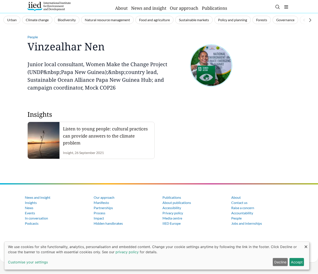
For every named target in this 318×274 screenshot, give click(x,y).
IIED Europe (171, 223)
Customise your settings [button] (28, 262)
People (32, 37)
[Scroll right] (310, 20)
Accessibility (171, 208)
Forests (261, 20)
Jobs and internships (246, 223)
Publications (214, 8)
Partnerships (103, 208)
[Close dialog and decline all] (306, 244)
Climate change (37, 20)
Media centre (172, 218)
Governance (285, 20)
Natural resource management (107, 20)
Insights (31, 202)
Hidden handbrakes (108, 223)
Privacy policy (172, 213)
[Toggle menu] (286, 7)
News (29, 208)
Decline (280, 262)
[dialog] (156, 256)
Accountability (242, 213)
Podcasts (32, 223)
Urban (12, 20)
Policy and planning (232, 20)
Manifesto (101, 202)
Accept (297, 262)
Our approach (184, 8)
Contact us (239, 202)
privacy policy (127, 252)
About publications (176, 202)
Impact (99, 218)
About (121, 8)
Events (30, 213)
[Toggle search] (277, 7)
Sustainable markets (194, 20)
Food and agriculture (154, 20)
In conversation (36, 218)
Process (99, 213)
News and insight (148, 8)
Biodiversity (67, 20)
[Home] (49, 6)
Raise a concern (242, 208)
